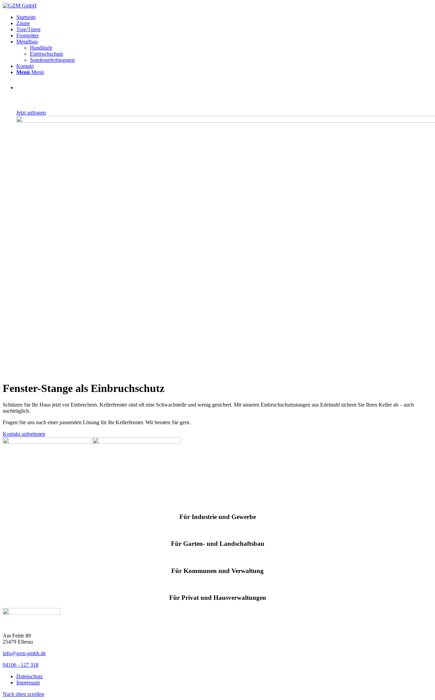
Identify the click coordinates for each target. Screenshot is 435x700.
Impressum (28, 682)
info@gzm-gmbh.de (24, 653)
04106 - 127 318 (20, 665)
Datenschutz (29, 676)
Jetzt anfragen (31, 112)
